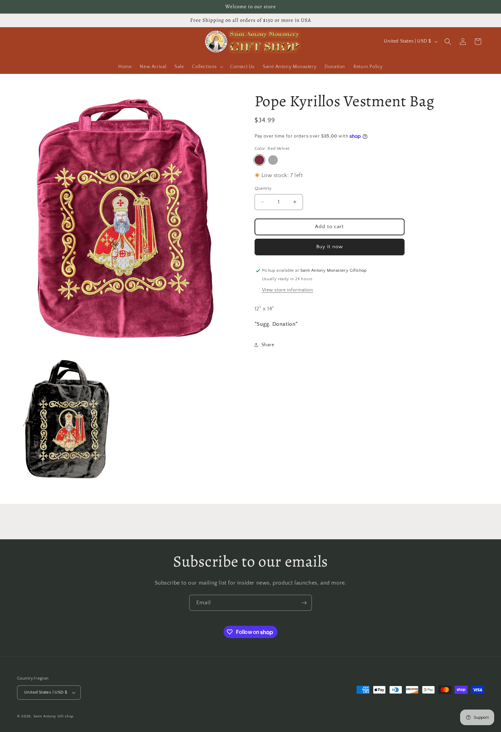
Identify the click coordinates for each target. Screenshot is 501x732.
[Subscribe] (304, 603)
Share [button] (267, 345)
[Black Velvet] (273, 160)
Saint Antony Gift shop (53, 716)
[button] (207, 67)
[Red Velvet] (259, 160)
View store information (287, 290)
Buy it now (329, 247)
